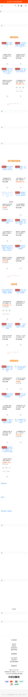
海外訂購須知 (14, 658)
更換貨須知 (14, 660)
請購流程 (14, 646)
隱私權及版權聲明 (14, 661)
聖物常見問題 (14, 649)
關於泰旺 (14, 644)
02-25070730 (15, 670)
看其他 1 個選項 (19, 91)
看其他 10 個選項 (6, 471)
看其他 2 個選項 (5, 314)
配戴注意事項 (14, 648)
